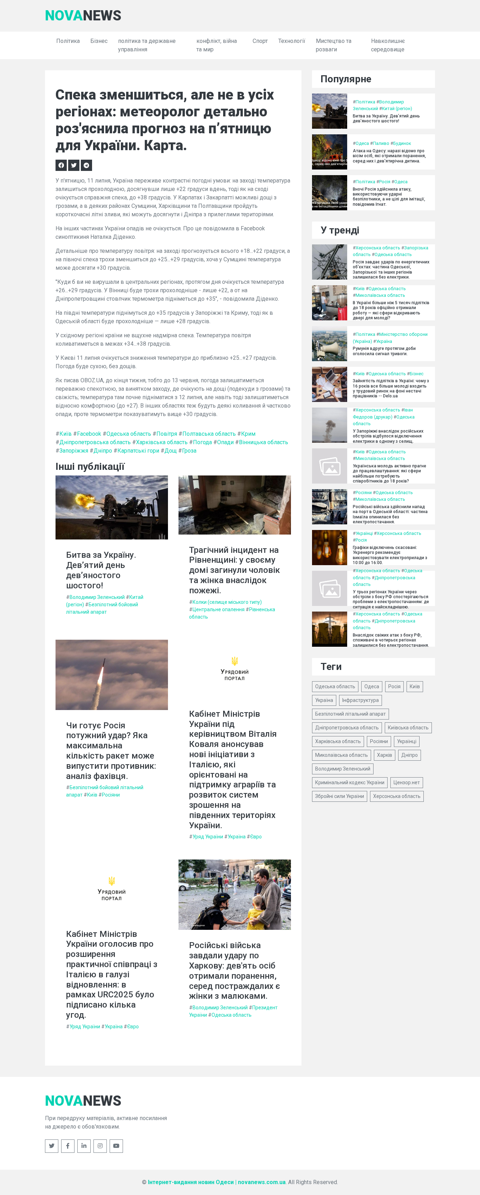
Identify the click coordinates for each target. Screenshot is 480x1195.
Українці (364, 533)
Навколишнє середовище (388, 45)
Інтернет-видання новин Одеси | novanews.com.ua (217, 1182)
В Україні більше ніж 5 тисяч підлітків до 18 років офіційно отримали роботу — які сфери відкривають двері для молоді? (391, 310)
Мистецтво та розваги (333, 45)
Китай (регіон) (397, 108)
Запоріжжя (73, 450)
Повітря (166, 433)
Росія (384, 181)
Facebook (89, 433)
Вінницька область (263, 442)
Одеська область (128, 433)
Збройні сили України (339, 796)
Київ (65, 433)
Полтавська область (209, 433)
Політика (68, 41)
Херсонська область (378, 247)
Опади (225, 442)
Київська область (408, 727)
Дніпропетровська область (95, 442)
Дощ (170, 450)
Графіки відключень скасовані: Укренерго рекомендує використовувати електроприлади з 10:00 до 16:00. (390, 555)
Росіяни (111, 795)
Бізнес (99, 41)
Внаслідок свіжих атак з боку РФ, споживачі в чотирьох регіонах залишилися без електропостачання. (391, 640)
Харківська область (162, 442)
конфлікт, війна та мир (216, 45)
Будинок (402, 143)
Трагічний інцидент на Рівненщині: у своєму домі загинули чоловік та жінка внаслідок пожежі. (234, 570)
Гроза (189, 450)
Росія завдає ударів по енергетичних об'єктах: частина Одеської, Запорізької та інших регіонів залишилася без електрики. (391, 270)
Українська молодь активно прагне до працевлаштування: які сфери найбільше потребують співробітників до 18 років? (389, 474)
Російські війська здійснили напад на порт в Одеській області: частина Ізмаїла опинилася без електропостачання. (390, 514)
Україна (237, 836)
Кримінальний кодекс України (349, 782)
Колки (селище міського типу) (227, 602)
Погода (202, 442)
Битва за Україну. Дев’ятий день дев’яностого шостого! (101, 570)
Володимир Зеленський (97, 597)
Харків (384, 755)
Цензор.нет (407, 782)
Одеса (362, 143)
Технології (291, 41)
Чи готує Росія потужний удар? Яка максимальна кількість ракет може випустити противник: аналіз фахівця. (111, 751)
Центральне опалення (219, 609)
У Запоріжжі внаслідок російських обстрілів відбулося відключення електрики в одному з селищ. (388, 436)
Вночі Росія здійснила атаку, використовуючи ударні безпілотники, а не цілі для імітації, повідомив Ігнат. (389, 197)
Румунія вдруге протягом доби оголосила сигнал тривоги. (384, 351)
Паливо (381, 143)
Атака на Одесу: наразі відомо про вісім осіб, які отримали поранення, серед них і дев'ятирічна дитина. (389, 156)
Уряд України (208, 836)
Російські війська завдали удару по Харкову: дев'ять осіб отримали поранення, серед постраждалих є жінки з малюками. (234, 970)
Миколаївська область (380, 295)
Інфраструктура (360, 700)
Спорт (260, 41)
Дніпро (102, 450)
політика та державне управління (147, 45)
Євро (256, 836)
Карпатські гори (138, 450)
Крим (248, 433)
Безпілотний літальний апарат (350, 714)
